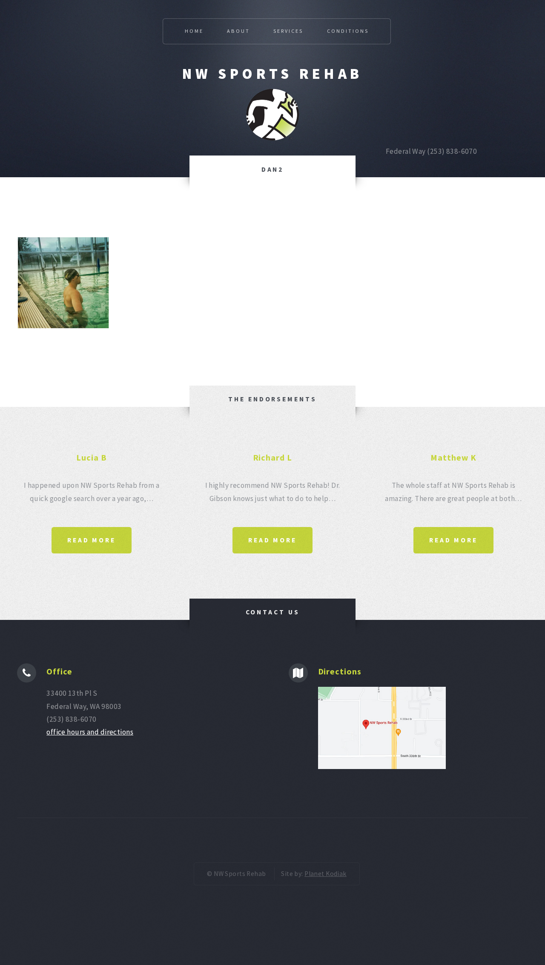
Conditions (348, 31)
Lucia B (91, 457)
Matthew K (453, 457)
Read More (91, 540)
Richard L (273, 457)
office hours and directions (89, 732)
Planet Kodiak (325, 874)
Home (194, 31)
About (238, 31)
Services (288, 31)
